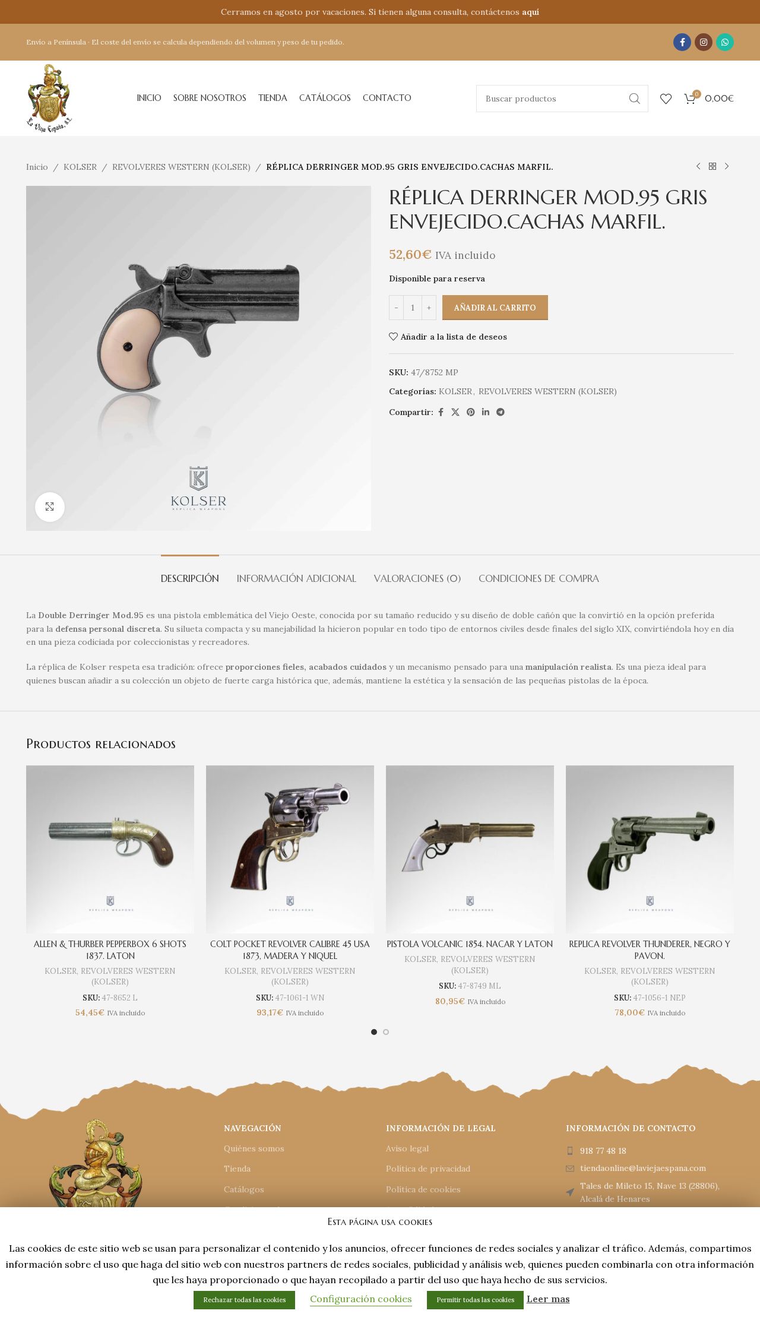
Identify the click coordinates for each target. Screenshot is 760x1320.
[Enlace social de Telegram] (500, 412)
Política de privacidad (428, 1168)
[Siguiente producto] (727, 167)
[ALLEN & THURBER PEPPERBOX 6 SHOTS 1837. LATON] (110, 849)
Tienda (237, 1168)
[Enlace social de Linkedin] (486, 412)
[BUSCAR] (634, 98)
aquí (530, 12)
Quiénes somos (254, 1148)
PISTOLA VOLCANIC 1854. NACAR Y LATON (470, 944)
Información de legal (441, 1128)
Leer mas (548, 1299)
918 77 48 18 (603, 1150)
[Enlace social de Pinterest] (471, 412)
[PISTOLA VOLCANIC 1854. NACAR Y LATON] (470, 849)
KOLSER (80, 167)
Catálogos (244, 1189)
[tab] (190, 573)
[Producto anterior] (698, 167)
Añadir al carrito (495, 308)
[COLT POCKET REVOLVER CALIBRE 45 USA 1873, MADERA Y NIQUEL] (290, 849)
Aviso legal (407, 1148)
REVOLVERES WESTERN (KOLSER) (181, 167)
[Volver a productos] (712, 167)
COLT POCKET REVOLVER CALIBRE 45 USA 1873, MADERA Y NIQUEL (290, 950)
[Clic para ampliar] (50, 507)
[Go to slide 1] (374, 1032)
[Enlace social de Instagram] (703, 42)
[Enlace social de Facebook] (682, 42)
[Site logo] (49, 97)
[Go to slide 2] (386, 1032)
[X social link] (455, 412)
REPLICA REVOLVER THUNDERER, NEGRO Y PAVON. (649, 950)
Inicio (37, 167)
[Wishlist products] (666, 98)
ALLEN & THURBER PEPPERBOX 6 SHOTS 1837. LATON (110, 950)
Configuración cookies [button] (361, 1299)
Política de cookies (423, 1189)
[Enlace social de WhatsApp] (725, 42)
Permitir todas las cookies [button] (475, 1300)
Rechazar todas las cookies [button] (244, 1300)
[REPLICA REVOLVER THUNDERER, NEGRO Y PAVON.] (650, 849)
